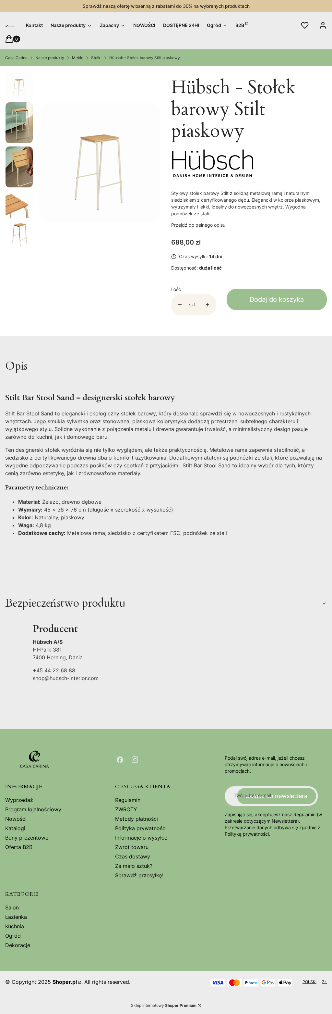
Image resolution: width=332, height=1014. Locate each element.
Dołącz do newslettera (276, 795)
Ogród (13, 935)
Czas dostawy (132, 856)
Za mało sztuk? (133, 866)
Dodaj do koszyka (277, 299)
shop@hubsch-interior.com (66, 678)
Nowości (16, 819)
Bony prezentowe (26, 837)
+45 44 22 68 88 (54, 670)
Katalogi (15, 828)
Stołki (96, 57)
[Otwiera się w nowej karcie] (120, 760)
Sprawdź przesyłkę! (139, 875)
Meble (77, 57)
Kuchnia (14, 926)
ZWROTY (126, 809)
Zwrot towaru (131, 847)
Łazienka (16, 917)
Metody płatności (136, 819)
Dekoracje (17, 945)
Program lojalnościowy (33, 809)
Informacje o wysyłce (141, 837)
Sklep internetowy (163, 1005)
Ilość (176, 289)
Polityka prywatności (141, 828)
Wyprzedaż (19, 800)
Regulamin (127, 800)
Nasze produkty (49, 57)
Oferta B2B (18, 847)
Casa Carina (16, 57)
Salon (12, 907)
